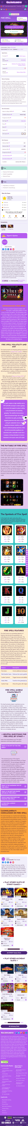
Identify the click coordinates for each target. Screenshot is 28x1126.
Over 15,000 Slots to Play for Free (21, 1070)
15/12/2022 (23, 60)
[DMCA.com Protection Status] (4, 1063)
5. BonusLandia (5, 1079)
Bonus (18, 72)
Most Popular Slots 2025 (21, 1073)
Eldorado (21, 899)
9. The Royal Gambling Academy (7, 1091)
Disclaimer (4, 1102)
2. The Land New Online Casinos (7, 1071)
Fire (17, 63)
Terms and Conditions (7, 1106)
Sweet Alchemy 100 (7, 994)
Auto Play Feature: (6, 155)
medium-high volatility (16, 351)
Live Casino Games (20, 1080)
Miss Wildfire (7, 975)
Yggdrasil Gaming (6, 1018)
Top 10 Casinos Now (11, 9)
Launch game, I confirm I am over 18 (14, 27)
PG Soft (18, 999)
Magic (19, 63)
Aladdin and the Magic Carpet (7, 899)
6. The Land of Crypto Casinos (7, 1082)
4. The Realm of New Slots (6, 1076)
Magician (23, 63)
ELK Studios (5, 980)
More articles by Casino (21, 281)
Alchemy (14, 63)
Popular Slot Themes (20, 1078)
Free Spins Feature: (6, 158)
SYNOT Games (22, 56)
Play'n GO (5, 999)
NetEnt (18, 980)
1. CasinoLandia (5, 1068)
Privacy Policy (5, 1104)
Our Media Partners (20, 1086)
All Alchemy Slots (14, 1026)
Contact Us (4, 1112)
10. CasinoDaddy (5, 1094)
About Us (4, 1110)
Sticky (21, 72)
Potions (24, 65)
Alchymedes (7, 1013)
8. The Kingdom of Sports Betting (6, 1088)
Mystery (20, 65)
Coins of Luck (7, 919)
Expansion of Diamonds (7, 938)
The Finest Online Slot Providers (21, 1076)
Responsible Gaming (6, 1100)
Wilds (24, 72)
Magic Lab (20, 975)
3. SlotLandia (5, 1074)
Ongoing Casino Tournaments (19, 1083)
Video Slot (23, 120)
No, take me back (14, 31)
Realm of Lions (21, 919)
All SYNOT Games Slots (14, 953)
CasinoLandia (4, 49)
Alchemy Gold (20, 995)
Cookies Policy (5, 1108)
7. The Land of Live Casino (6, 1085)
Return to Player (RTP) (18, 376)
